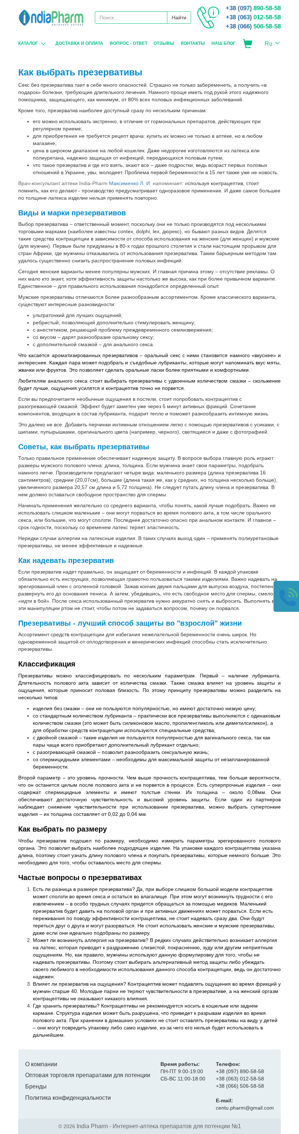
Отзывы (164, 43)
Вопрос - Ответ (128, 43)
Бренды (36, 1086)
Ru (268, 43)
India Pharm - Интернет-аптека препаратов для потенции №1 (159, 1126)
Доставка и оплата (79, 43)
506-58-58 (253, 26)
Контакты (193, 43)
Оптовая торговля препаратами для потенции (87, 1075)
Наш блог (223, 43)
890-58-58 (253, 8)
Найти (179, 17)
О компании (41, 1064)
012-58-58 (253, 17)
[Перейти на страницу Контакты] (208, 17)
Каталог (28, 43)
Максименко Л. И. (130, 183)
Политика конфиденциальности (68, 1098)
